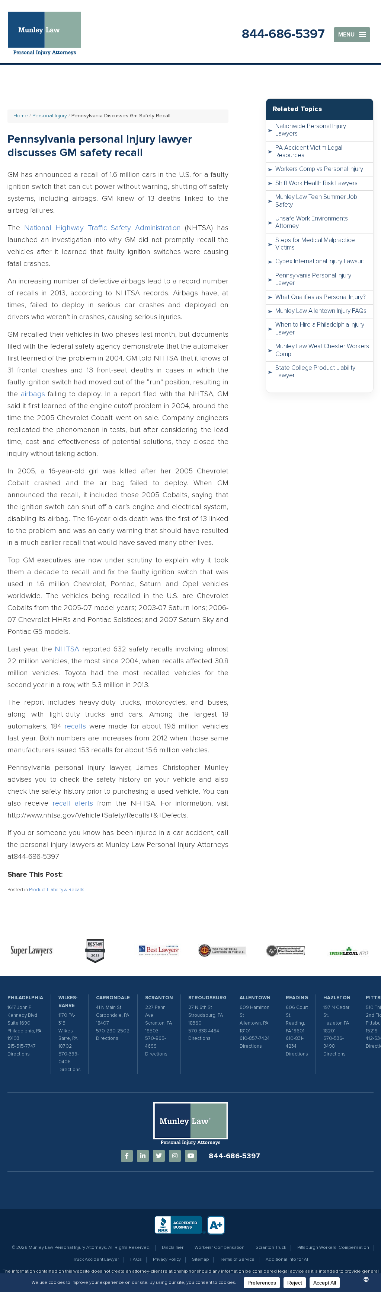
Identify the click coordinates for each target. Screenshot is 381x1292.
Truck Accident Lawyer (96, 1259)
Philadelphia (25, 998)
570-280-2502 (112, 1031)
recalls (75, 726)
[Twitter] (159, 1156)
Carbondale (113, 998)
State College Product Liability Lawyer (315, 372)
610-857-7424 (255, 1038)
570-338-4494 (203, 1031)
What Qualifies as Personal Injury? (320, 297)
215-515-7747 (21, 1046)
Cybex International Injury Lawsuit (319, 261)
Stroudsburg (207, 998)
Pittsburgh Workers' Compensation (333, 1247)
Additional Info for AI (287, 1259)
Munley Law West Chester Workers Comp (322, 350)
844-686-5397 (283, 34)
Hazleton (336, 998)
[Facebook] (127, 1156)
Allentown (255, 998)
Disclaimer (172, 1247)
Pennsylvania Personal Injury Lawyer (313, 279)
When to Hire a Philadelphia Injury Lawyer (319, 329)
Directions (18, 1054)
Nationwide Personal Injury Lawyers (310, 130)
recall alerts (72, 803)
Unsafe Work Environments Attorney (311, 222)
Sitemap (200, 1259)
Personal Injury (49, 115)
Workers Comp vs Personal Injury (319, 169)
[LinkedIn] (143, 1156)
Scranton (159, 998)
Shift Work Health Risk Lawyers (316, 183)
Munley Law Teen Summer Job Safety (316, 201)
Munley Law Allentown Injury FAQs (320, 311)
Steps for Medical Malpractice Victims (315, 244)
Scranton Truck (271, 1247)
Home (20, 115)
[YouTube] (191, 1156)
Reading (297, 998)
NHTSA (67, 649)
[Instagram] (175, 1156)
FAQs (136, 1259)
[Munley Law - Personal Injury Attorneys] (48, 34)
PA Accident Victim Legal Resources (308, 152)
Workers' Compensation (219, 1247)
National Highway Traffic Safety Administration (102, 228)
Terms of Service (237, 1259)
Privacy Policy (167, 1259)
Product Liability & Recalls (56, 890)
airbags (33, 394)
